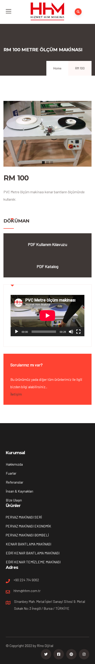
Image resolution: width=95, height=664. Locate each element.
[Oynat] (16, 331)
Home (57, 68)
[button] (43, 162)
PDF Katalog (47, 266)
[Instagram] (84, 654)
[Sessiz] (71, 331)
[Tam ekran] (78, 331)
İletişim (16, 394)
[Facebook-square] (58, 654)
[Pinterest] (71, 654)
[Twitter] (46, 654)
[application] (47, 315)
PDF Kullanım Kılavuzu (47, 244)
